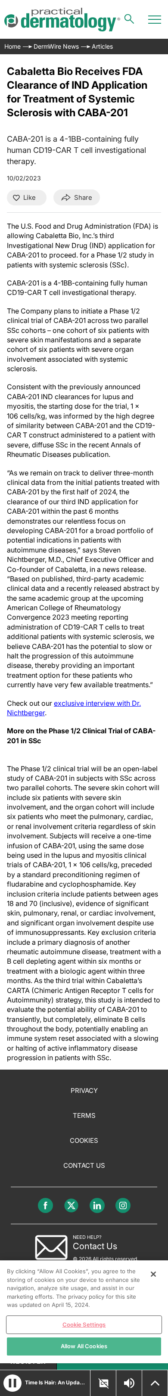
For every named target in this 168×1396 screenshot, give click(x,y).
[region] (84, 1311)
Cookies (84, 1140)
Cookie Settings (84, 1324)
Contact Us (84, 1165)
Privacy (84, 1090)
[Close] (153, 1274)
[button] (12, 1383)
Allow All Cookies (84, 1346)
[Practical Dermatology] (62, 19)
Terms (84, 1115)
